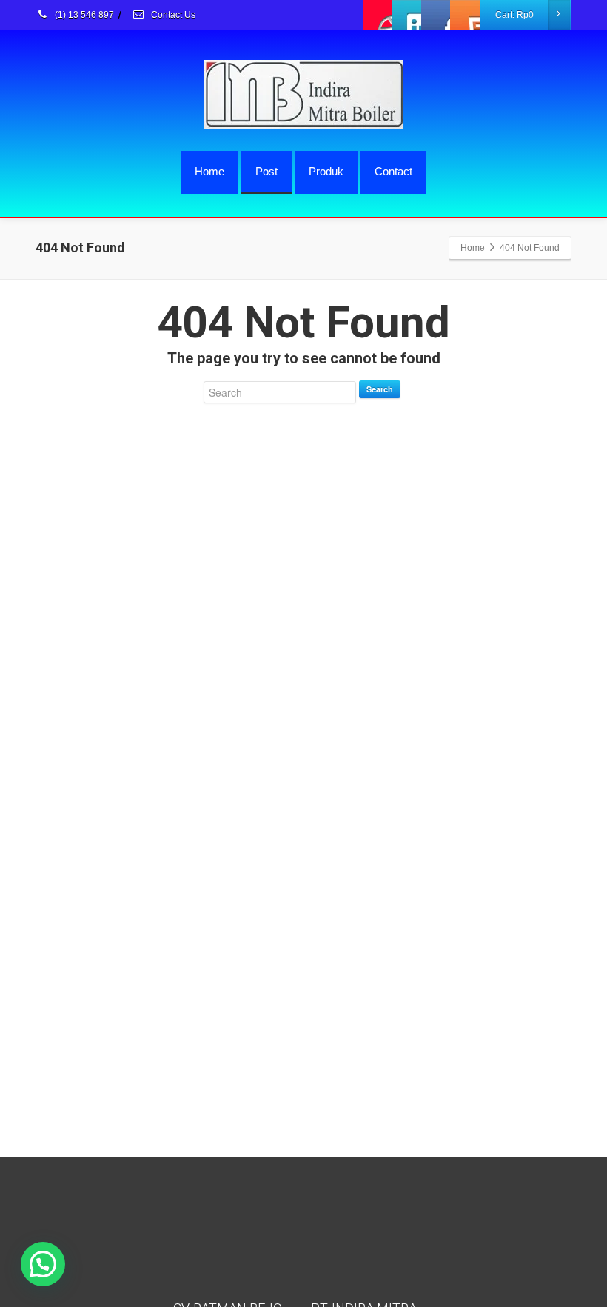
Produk (326, 171)
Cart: (514, 15)
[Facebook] (378, 15)
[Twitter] (407, 15)
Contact (393, 171)
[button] (43, 1264)
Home (209, 171)
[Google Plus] (436, 15)
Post (266, 171)
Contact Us (172, 15)
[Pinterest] (465, 15)
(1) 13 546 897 (83, 15)
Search (379, 388)
